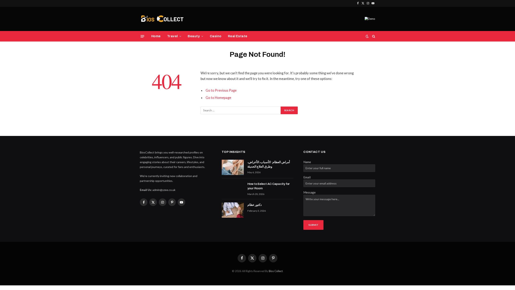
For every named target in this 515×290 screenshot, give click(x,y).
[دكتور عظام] (233, 210)
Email (307, 177)
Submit (313, 224)
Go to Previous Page (221, 90)
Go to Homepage (218, 98)
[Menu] (142, 36)
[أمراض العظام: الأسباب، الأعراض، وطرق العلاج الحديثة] (233, 167)
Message (309, 192)
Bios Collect (276, 271)
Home (156, 36)
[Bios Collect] (162, 19)
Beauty (194, 36)
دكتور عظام (254, 204)
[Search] (373, 36)
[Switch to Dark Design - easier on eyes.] (367, 36)
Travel (172, 36)
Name (307, 162)
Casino (215, 36)
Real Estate (237, 36)
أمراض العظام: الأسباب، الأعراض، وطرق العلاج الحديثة (268, 164)
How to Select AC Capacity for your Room (268, 186)
